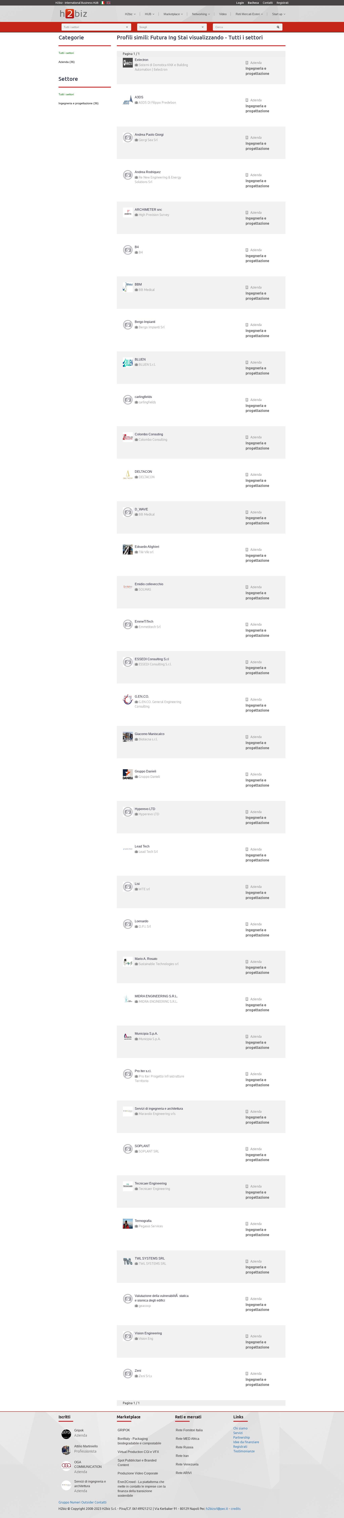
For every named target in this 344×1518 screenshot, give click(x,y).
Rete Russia (184, 1447)
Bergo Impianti (145, 322)
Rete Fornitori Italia (189, 1430)
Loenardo (141, 921)
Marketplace (172, 14)
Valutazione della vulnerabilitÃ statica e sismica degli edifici (162, 1298)
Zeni (138, 1370)
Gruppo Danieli (145, 771)
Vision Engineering (148, 1333)
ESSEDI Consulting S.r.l (152, 659)
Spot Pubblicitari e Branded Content (137, 1463)
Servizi (238, 1433)
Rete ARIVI (184, 1473)
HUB (148, 14)
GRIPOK (124, 1430)
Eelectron (141, 59)
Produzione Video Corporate (138, 1473)
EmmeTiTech (144, 621)
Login (240, 2)
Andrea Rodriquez (148, 172)
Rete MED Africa (187, 1438)
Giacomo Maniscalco (149, 734)
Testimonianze (244, 1451)
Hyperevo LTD (145, 809)
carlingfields (143, 397)
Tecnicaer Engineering (151, 1183)
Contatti (268, 2)
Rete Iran (182, 1456)
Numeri (75, 1502)
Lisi (137, 883)
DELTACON (143, 471)
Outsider (87, 1502)
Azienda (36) (67, 61)
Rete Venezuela (187, 1464)
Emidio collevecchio (149, 584)
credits (236, 1508)
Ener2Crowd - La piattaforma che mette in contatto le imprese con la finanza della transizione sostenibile (142, 1488)
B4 (137, 247)
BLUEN (140, 359)
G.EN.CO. (142, 696)
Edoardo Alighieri (147, 546)
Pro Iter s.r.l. (143, 1071)
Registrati (282, 2)
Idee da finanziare (246, 1442)
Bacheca (253, 2)
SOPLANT (142, 1146)
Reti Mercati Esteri (248, 14)
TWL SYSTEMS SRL (150, 1258)
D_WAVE (141, 509)
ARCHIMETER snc (148, 209)
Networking (199, 14)
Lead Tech (142, 846)
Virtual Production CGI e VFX (138, 1452)
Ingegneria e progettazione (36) (79, 103)
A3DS (139, 97)
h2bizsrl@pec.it (217, 1508)
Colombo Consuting (149, 434)
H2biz (129, 14)
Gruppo (64, 1502)
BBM (138, 284)
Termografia (143, 1221)
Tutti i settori (66, 53)
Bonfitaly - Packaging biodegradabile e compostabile (139, 1441)
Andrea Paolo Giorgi (149, 134)
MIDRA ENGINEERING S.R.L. (156, 996)
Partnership (241, 1437)
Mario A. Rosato (146, 958)
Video (223, 14)
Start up (277, 14)
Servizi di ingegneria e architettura (159, 1108)
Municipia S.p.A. (146, 1033)
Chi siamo (240, 1428)
